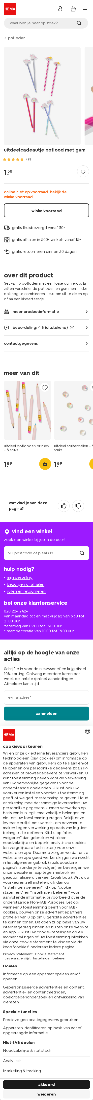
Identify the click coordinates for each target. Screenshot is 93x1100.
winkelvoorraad (46, 210)
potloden (17, 38)
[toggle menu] (85, 9)
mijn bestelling (19, 577)
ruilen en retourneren (26, 591)
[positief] (64, 506)
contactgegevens (21, 343)
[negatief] (78, 506)
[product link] (27, 410)
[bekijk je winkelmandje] (73, 9)
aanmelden (46, 713)
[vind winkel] (82, 553)
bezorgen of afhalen (25, 584)
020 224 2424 (16, 611)
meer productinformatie (36, 311)
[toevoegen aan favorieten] (83, 171)
